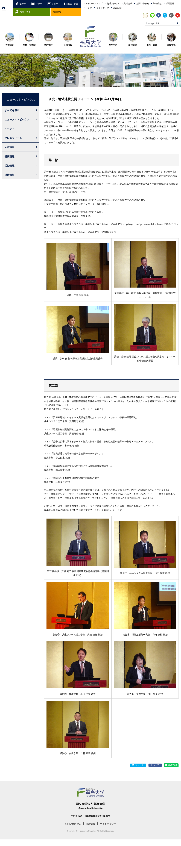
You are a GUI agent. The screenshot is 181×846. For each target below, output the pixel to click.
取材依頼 (157, 3)
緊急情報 (57, 11)
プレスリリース (13, 138)
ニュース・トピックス (17, 119)
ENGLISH (117, 7)
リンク (89, 7)
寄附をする (25, 11)
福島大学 (90, 36)
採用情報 (170, 3)
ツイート (139, 765)
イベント (9, 128)
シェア (156, 765)
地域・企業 (73, 3)
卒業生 (55, 3)
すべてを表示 (12, 110)
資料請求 (128, 3)
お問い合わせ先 (73, 823)
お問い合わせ (142, 3)
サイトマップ (102, 7)
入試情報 (9, 147)
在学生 (39, 3)
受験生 (22, 3)
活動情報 (9, 165)
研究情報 (9, 156)
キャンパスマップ (94, 3)
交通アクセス (113, 3)
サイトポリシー (108, 823)
